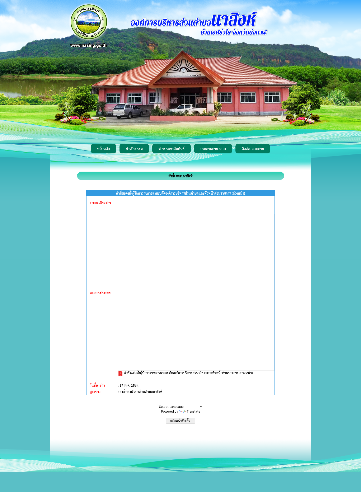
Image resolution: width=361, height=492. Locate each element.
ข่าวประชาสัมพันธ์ (171, 148)
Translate (193, 411)
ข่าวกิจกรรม (134, 148)
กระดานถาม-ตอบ (213, 148)
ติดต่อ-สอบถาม (253, 148)
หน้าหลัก (103, 148)
